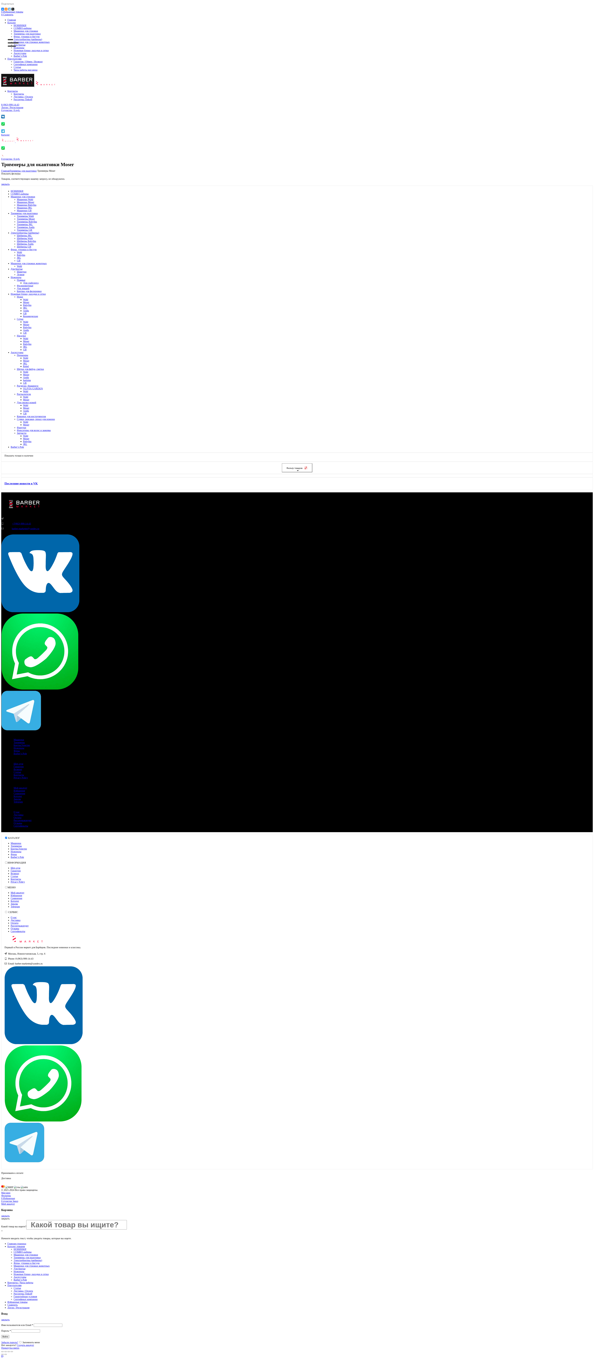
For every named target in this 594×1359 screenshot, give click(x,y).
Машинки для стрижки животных (29, 263)
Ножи (20, 296)
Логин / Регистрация (18, 1307)
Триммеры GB (24, 230)
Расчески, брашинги (27, 385)
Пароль (6, 1330)
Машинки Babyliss (26, 205)
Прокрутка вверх (10, 1348)
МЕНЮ (12, 887)
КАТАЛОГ (14, 838)
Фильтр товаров (294, 468)
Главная (5, 171)
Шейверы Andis (25, 244)
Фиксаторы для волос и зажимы (34, 430)
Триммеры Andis (25, 227)
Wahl (19, 252)
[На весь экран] (8, 1351)
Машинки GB (24, 210)
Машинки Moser (25, 202)
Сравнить (12, 1305)
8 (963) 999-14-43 (10, 104)
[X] (12, 9)
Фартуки (21, 427)
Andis (26, 310)
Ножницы (16, 277)
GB (18, 260)
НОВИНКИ (17, 191)
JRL (19, 258)
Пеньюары (22, 355)
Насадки (21, 335)
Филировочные (25, 285)
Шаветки (21, 271)
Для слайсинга (31, 283)
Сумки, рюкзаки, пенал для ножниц (36, 419)
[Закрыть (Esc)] (2, 1351)
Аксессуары (17, 352)
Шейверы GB (24, 246)
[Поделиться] (5, 1351)
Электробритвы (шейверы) (25, 232)
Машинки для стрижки (23, 196)
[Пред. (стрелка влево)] (2, 1354)
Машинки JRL (24, 207)
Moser (26, 302)
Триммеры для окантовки (23, 171)
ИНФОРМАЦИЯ (17, 862)
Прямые (21, 280)
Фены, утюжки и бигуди (24, 249)
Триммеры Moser (26, 219)
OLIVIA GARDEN (33, 388)
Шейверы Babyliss (26, 241)
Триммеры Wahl (25, 216)
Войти (5, 1337)
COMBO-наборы (20, 194)
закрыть (5, 184)
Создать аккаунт (25, 1345)
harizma (27, 380)
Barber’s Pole (17, 447)
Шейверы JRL (24, 235)
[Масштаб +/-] (12, 1351)
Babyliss (21, 255)
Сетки (20, 319)
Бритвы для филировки (29, 291)
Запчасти (21, 433)
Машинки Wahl (25, 199)
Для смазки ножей (26, 402)
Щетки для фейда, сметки (30, 369)
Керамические (30, 316)
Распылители (24, 394)
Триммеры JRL (25, 224)
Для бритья (16, 269)
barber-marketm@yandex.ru (25, 528)
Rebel (26, 366)
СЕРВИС (13, 912)
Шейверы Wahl (25, 238)
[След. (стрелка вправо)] (5, 1354)
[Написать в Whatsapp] (297, 1356)
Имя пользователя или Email (17, 1325)
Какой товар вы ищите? (13, 1226)
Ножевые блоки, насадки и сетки (28, 294)
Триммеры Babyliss (27, 221)
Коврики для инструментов (31, 416)
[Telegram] (9, 9)
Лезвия (20, 274)
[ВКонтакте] (2, 9)
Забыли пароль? (9, 1342)
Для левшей (23, 288)
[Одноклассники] (6, 9)
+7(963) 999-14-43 (21, 523)
